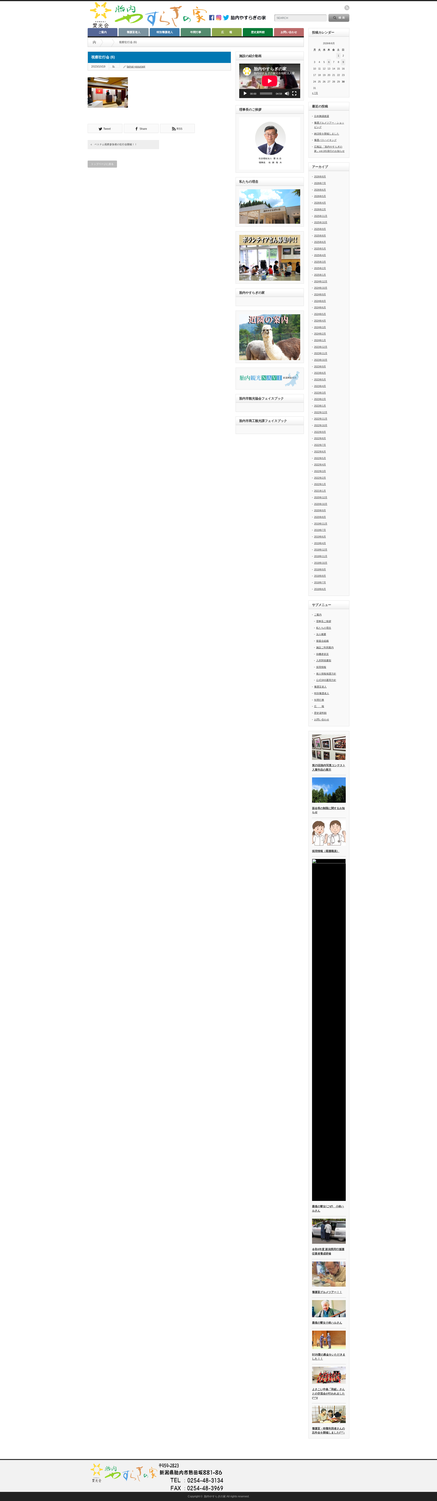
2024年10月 (320, 287)
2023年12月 (320, 346)
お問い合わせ (289, 32)
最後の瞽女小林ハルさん (327, 1322)
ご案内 (103, 32)
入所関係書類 (323, 660)
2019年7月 (320, 530)
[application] (269, 81)
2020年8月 (320, 517)
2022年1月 (320, 484)
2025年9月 (320, 229)
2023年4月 (320, 386)
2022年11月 (320, 418)
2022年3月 (320, 471)
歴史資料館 (258, 32)
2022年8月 (320, 438)
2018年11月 (320, 556)
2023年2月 (320, 399)
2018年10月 (320, 562)
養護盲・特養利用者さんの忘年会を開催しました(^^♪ (328, 1430)
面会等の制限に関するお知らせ (328, 810)
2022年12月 (320, 412)
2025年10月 (320, 222)
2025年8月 (320, 235)
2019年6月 (320, 536)
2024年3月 (320, 327)
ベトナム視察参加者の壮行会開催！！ (115, 144)
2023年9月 (320, 366)
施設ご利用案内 (325, 647)
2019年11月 (320, 523)
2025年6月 (320, 242)
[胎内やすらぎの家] (148, 26)
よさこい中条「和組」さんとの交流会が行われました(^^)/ (328, 1393)
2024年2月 (320, 333)
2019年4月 (320, 543)
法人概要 (321, 634)
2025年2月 (320, 268)
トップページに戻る (102, 164)
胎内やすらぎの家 (215, 1496)
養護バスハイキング (325, 140)
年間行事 (195, 32)
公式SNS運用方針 (326, 680)
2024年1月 (320, 340)
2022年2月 (320, 477)
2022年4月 (320, 464)
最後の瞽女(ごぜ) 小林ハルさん (328, 1208)
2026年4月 (320, 202)
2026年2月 (320, 209)
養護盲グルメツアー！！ (327, 1292)
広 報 (226, 32)
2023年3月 (320, 392)
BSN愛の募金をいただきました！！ (328, 1357)
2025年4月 (320, 255)
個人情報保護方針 (326, 673)
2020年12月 (320, 497)
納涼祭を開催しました (326, 133)
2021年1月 (320, 490)
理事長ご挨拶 (323, 621)
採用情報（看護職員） (325, 851)
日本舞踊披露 (321, 116)
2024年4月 (320, 320)
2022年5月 (320, 458)
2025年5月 (320, 248)
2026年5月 (320, 196)
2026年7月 (320, 183)
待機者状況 (322, 654)
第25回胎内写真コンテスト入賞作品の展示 (328, 767)
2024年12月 (320, 281)
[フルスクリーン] (294, 93)
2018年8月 (320, 575)
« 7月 (315, 93)
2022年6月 (320, 451)
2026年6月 (320, 189)
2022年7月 (320, 445)
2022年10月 (320, 425)
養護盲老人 (133, 32)
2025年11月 (320, 216)
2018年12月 (320, 549)
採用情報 (321, 667)
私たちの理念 (323, 627)
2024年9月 (320, 294)
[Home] (94, 42)
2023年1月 (320, 405)
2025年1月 (320, 274)
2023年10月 (320, 359)
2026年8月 (320, 176)
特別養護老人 (165, 32)
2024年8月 (320, 301)
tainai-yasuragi (136, 66)
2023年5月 (320, 379)
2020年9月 (320, 510)
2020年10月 (320, 504)
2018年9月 (320, 569)
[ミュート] (287, 93)
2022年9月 (320, 432)
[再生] (245, 93)
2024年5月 (320, 314)
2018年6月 (320, 589)
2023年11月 (320, 353)
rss (346, 7)
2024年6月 (320, 307)
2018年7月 (320, 582)
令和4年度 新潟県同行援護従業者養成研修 (328, 1251)
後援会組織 (322, 640)
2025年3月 (320, 261)
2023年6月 (320, 372)
